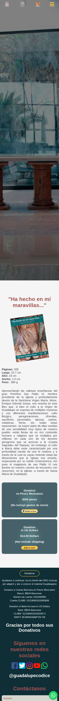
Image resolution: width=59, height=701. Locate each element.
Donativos (29, 573)
